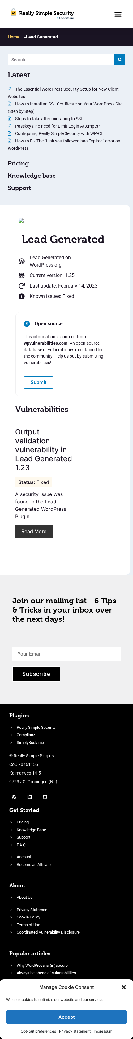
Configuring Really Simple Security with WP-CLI (59, 133)
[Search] (119, 59)
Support (19, 188)
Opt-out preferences (38, 1031)
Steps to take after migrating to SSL (48, 118)
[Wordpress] (14, 796)
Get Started (24, 810)
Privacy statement (75, 1031)
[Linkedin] (29, 796)
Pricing (18, 163)
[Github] (44, 796)
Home (13, 36)
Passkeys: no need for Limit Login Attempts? (57, 126)
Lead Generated (47, 257)
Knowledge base (32, 175)
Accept (66, 1017)
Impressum (103, 1031)
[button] (124, 987)
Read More (33, 531)
